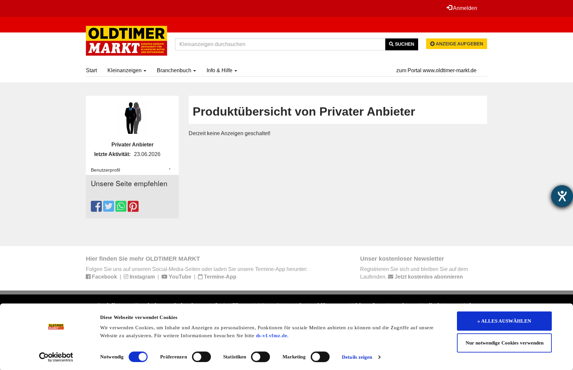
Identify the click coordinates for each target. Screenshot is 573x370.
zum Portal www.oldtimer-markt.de (436, 70)
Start (91, 70)
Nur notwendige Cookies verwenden (504, 342)
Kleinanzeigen (125, 70)
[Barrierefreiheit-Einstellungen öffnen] (562, 196)
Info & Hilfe (220, 70)
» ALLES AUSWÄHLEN (504, 321)
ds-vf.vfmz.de (271, 335)
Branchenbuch (175, 70)
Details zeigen (357, 357)
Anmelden (464, 8)
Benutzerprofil (105, 170)
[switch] (201, 356)
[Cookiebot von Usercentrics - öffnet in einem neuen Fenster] (56, 357)
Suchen (404, 44)
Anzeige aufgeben (459, 43)
